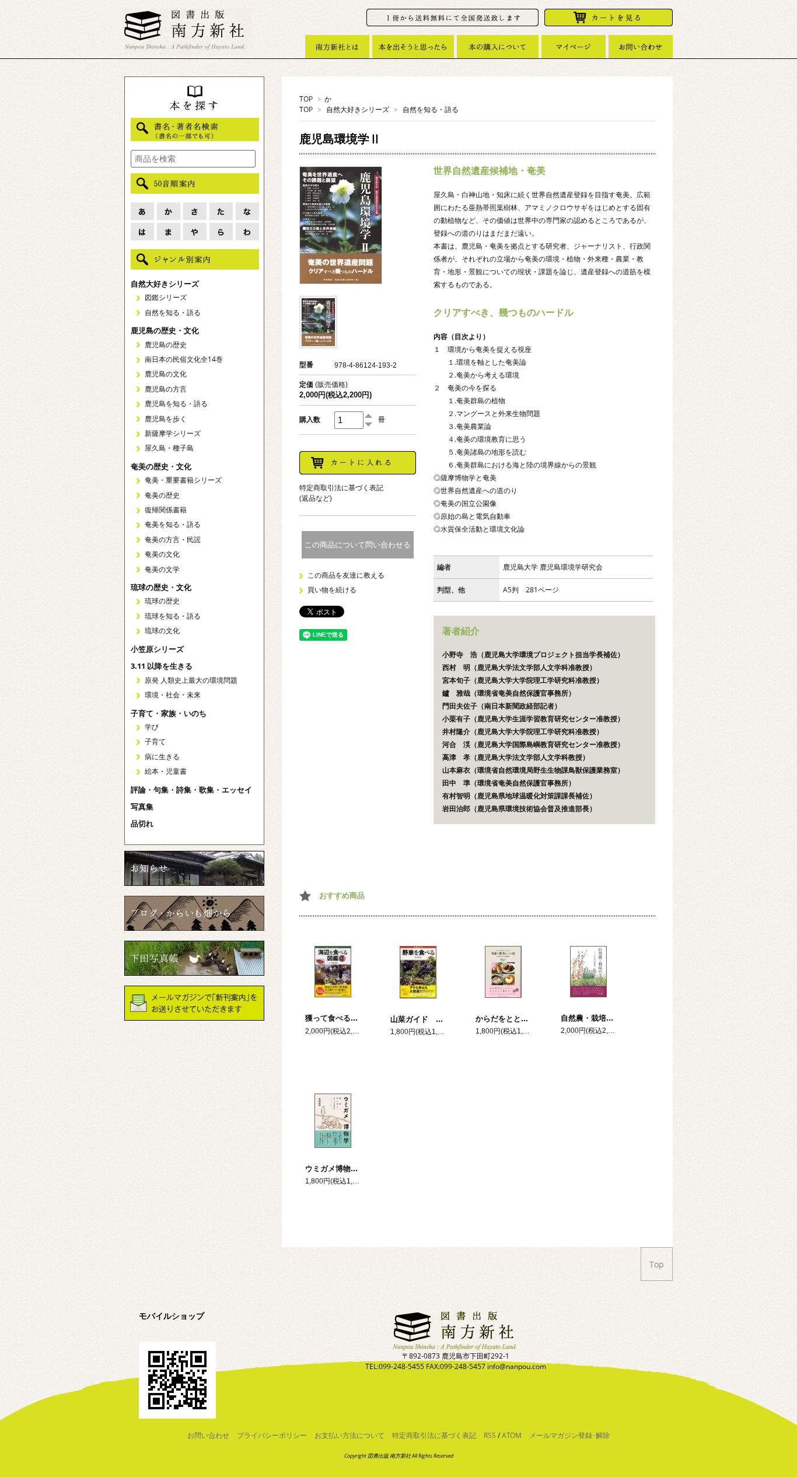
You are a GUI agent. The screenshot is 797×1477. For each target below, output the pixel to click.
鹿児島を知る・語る (176, 403)
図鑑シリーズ (166, 297)
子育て (155, 741)
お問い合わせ (208, 1435)
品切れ (142, 823)
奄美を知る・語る (173, 524)
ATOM (512, 1435)
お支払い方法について (349, 1435)
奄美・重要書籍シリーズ (183, 480)
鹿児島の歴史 (166, 345)
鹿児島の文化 (166, 374)
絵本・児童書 (166, 771)
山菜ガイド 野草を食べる (435, 1019)
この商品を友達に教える (345, 575)
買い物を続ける (331, 590)
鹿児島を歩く (166, 419)
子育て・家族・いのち (169, 713)
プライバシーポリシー (272, 1435)
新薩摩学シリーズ (173, 433)
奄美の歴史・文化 (161, 466)
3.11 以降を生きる (162, 666)
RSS (490, 1435)
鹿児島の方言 (166, 389)
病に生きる (162, 757)
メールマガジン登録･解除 (569, 1435)
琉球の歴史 (162, 601)
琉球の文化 (162, 631)
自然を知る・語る (431, 109)
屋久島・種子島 (169, 448)
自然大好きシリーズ (357, 109)
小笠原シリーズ (157, 649)
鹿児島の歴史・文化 (165, 330)
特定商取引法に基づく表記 (434, 1435)
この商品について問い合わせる (358, 544)
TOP (306, 99)
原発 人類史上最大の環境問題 (191, 680)
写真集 (142, 806)
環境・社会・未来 (173, 695)
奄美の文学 (162, 569)
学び (152, 727)
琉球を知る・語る (173, 616)
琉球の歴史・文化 (161, 587)
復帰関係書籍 (166, 510)
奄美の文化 (162, 554)
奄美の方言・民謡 (173, 539)
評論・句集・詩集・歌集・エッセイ (191, 789)
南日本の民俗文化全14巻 (184, 359)
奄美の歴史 (162, 495)
